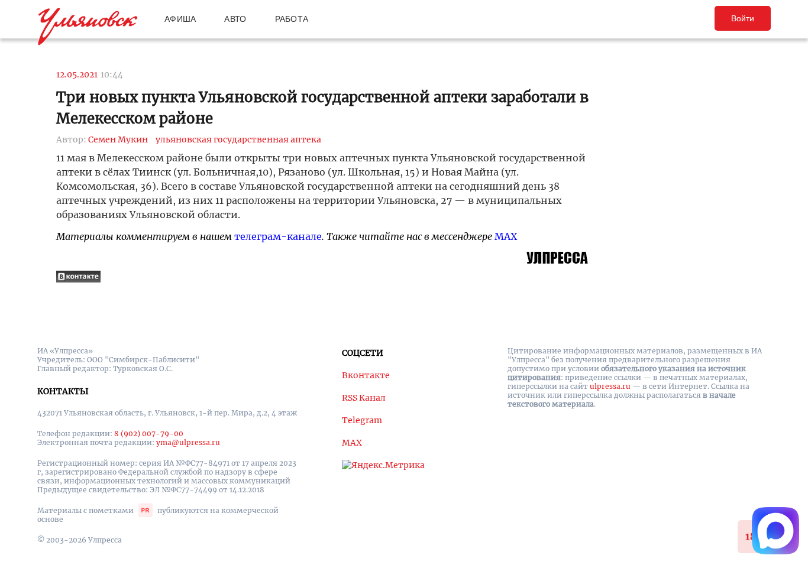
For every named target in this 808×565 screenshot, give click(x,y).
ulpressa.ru (610, 386)
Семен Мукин (118, 139)
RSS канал (364, 397)
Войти (742, 18)
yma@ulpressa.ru (188, 442)
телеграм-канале (278, 236)
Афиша (180, 19)
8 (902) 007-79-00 (148, 433)
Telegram (362, 420)
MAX (506, 236)
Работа (292, 19)
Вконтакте (366, 375)
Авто (235, 19)
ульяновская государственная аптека (238, 139)
